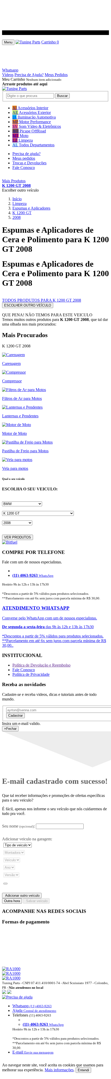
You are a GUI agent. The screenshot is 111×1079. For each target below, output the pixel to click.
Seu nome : (18, 826)
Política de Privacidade (31, 674)
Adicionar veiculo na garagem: (27, 839)
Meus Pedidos (56, 75)
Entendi (83, 1070)
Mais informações (59, 1070)
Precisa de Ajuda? (29, 75)
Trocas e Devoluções (29, 163)
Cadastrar (15, 715)
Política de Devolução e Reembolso (41, 665)
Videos (7, 75)
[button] (55, 1025)
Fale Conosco (23, 167)
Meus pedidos (23, 158)
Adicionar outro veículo (21, 895)
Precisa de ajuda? (26, 153)
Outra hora (12, 901)
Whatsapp (10, 70)
